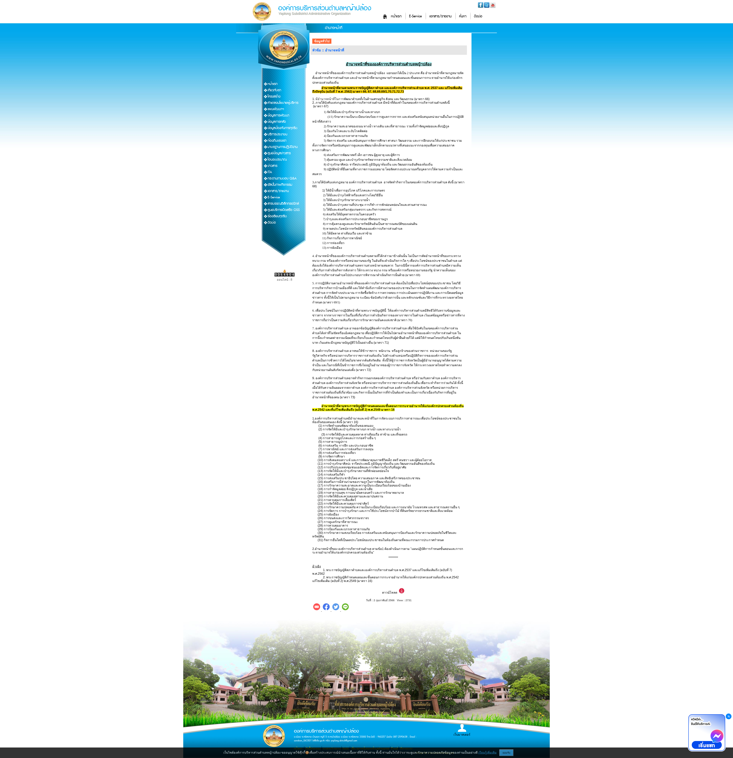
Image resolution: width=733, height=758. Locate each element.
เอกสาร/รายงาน (440, 16)
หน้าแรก (396, 16)
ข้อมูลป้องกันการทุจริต (282, 128)
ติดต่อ (478, 16)
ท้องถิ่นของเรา (277, 140)
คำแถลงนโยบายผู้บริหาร (283, 102)
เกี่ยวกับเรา (274, 90)
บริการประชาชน (277, 134)
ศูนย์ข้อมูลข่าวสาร (279, 153)
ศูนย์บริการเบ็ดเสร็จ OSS (284, 210)
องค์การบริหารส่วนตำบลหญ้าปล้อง (324, 8)
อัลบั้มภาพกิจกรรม (280, 184)
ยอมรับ (506, 752)
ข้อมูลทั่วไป (321, 41)
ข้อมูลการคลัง (277, 121)
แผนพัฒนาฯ (276, 109)
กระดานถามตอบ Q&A (282, 178)
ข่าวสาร (272, 165)
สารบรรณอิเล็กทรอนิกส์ (283, 203)
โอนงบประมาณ (277, 159)
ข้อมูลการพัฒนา (278, 115)
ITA (270, 172)
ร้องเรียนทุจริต (277, 216)
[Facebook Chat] (707, 733)
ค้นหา (462, 16)
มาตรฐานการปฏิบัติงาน (283, 146)
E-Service (415, 16)
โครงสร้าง (274, 96)
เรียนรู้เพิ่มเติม (487, 752)
